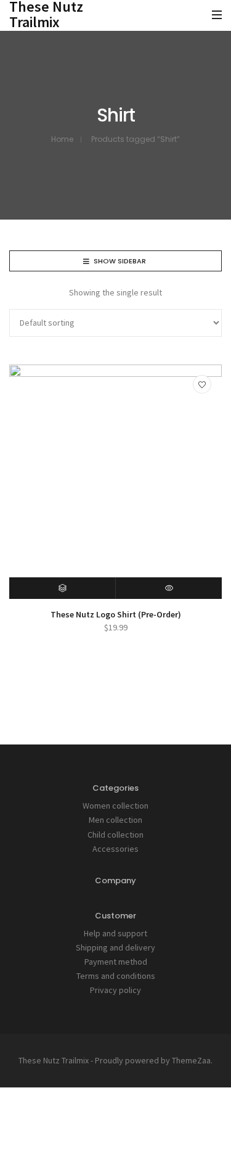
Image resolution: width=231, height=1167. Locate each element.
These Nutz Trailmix (53, 1060)
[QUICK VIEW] (169, 588)
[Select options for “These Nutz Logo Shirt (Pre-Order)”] (62, 588)
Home (62, 139)
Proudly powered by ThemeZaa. (154, 1060)
